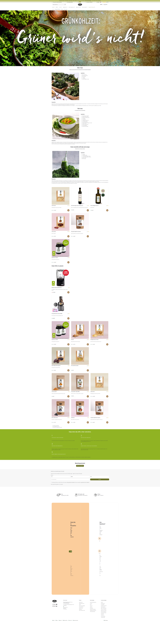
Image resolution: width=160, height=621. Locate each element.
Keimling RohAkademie (93, 602)
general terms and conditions (85, 482)
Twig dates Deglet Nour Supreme (76, 231)
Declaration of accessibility (103, 604)
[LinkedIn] (56, 606)
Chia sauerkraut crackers (74, 365)
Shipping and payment (93, 610)
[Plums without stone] (60, 408)
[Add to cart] (88, 210)
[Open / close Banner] (80, 1)
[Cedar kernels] (60, 196)
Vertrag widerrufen (92, 611)
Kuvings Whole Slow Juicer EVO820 (57, 313)
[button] (101, 2)
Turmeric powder (54, 391)
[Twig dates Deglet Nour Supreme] (80, 222)
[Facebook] (53, 604)
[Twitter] (55, 604)
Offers (80, 604)
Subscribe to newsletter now (71, 551)
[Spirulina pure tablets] (60, 248)
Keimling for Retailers (93, 609)
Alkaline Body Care (81, 603)
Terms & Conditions (103, 609)
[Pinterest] (53, 606)
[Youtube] (56, 604)
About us (91, 605)
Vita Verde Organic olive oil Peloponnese (77, 205)
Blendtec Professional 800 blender (57, 287)
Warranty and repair (103, 610)
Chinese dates (54, 231)
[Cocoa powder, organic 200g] (80, 382)
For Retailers (98, 2)
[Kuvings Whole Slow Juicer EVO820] (60, 304)
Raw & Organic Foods (82, 610)
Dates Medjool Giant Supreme (56, 365)
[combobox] (58, 4)
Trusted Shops (103, 617)
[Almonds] (80, 330)
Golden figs (72, 417)
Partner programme (103, 611)
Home (53, 9)
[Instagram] (55, 606)
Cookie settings (103, 616)
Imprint (102, 602)
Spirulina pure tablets (55, 257)
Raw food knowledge (82, 605)
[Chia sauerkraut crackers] (80, 356)
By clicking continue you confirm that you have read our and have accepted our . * (71, 482)
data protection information (71, 482)
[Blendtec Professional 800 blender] (60, 278)
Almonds (72, 339)
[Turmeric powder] (60, 382)
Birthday (52, 475)
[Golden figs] (80, 408)
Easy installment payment (70, 2)
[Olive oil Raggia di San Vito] (99, 196)
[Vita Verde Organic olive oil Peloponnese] (80, 196)
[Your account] (103, 4)
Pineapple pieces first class (94, 339)
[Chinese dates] (60, 222)
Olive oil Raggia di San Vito (94, 205)
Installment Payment (103, 605)
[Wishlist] (101, 4)
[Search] (65, 4)
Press (91, 604)
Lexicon (91, 603)
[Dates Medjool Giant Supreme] (60, 356)
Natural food (80, 602)
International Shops (103, 612)
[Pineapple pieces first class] (99, 330)
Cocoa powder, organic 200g (75, 391)
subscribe (99, 479)
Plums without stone (55, 417)
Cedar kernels (54, 205)
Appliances (80, 609)
